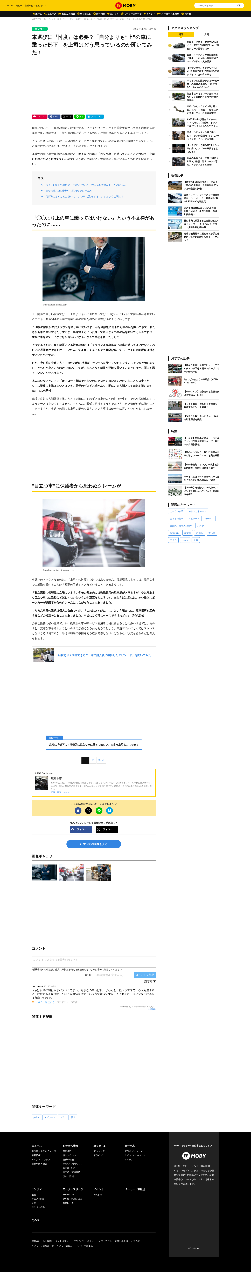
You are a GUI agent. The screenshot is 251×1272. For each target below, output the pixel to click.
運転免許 (67, 1151)
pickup (36, 1117)
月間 (206, 34)
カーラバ (209, 518)
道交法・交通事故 (71, 1172)
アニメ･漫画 (38, 1198)
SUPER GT (68, 1194)
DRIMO (199, 533)
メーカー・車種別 (170, 13)
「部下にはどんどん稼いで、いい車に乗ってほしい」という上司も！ (84, 196)
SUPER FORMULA (72, 1198)
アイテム (129, 1159)
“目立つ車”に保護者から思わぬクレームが (68, 190)
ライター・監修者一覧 (43, 1246)
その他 (187, 13)
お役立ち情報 (68, 13)
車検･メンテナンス (72, 1163)
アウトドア (99, 1151)
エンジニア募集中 (84, 1246)
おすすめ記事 (176, 518)
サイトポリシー (63, 1241)
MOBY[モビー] (38, 19)
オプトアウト (105, 1241)
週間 (181, 34)
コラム (63, 1117)
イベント (151, 13)
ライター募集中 (64, 1246)
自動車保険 (68, 1159)
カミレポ (98, 1194)
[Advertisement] (94, 85)
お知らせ (135, 1241)
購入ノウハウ (69, 1155)
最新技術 (36, 1155)
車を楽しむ (85, 13)
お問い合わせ (121, 1241)
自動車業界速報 (39, 1163)
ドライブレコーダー (135, 1151)
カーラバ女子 (176, 511)
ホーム (38, 13)
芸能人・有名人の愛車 (181, 525)
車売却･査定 (69, 1168)
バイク (200, 525)
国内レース (68, 1203)
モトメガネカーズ (197, 511)
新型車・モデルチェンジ (44, 1151)
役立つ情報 (68, 1176)
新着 (73, 1117)
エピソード (49, 1117)
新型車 (187, 533)
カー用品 (100, 13)
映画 (34, 1194)
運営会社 (36, 1241)
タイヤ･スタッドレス (135, 1155)
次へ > (101, 760)
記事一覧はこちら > (60, 792)
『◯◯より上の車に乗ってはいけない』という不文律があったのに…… (86, 184)
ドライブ (98, 1155)
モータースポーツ (133, 13)
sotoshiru (174, 533)
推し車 (211, 533)
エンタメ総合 (38, 1207)
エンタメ (114, 13)
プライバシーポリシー (85, 1241)
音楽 (34, 1203)
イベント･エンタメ (41, 1159)
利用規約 (152, 1009)
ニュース (51, 13)
